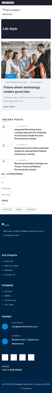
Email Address (17, 323)
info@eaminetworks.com (25, 326)
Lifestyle (7, 209)
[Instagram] (22, 357)
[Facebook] (14, 357)
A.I (2, 182)
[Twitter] (5, 357)
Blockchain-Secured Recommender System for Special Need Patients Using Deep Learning (32, 151)
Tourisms (31, 209)
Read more (9, 107)
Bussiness (6, 188)
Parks (18, 209)
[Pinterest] (31, 357)
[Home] (5, 225)
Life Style (5, 194)
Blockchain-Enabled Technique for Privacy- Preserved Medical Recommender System (31, 166)
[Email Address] (5, 326)
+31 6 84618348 (12, 370)
